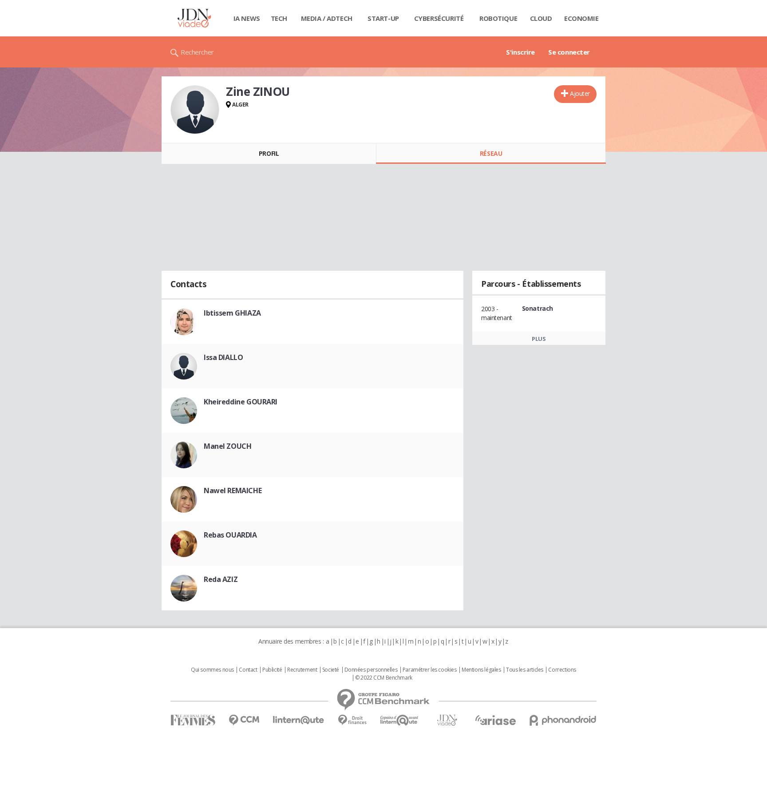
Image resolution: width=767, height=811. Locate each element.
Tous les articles (524, 670)
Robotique (498, 18)
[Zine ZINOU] (194, 109)
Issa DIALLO (223, 357)
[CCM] (244, 720)
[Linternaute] (298, 720)
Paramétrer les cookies (430, 670)
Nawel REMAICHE (232, 490)
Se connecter (569, 51)
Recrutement (302, 670)
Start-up (383, 18)
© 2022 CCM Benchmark (383, 678)
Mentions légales (481, 670)
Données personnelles (371, 670)
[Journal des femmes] (192, 720)
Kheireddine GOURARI (240, 402)
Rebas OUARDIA (230, 535)
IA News (246, 18)
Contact (248, 670)
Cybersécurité (439, 18)
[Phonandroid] (563, 720)
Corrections (562, 670)
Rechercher (197, 51)
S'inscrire (520, 51)
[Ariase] (495, 720)
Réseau (491, 153)
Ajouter (580, 93)
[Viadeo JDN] (447, 720)
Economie (581, 18)
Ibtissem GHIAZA (232, 313)
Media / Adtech (326, 18)
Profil (269, 153)
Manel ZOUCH (227, 446)
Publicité (272, 670)
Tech (279, 18)
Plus (539, 339)
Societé (330, 670)
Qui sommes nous (212, 670)
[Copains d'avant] (399, 720)
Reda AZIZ (220, 579)
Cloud (541, 18)
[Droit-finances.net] (352, 720)
